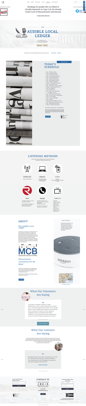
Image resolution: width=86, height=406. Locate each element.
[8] (45, 319)
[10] (47, 319)
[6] (43, 319)
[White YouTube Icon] (84, 5)
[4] (41, 319)
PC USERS (59, 52)
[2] (39, 319)
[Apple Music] (84, 3)
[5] (42, 319)
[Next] (84, 309)
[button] (66, 278)
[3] (40, 319)
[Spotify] (84, 1)
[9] (46, 319)
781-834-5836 (39, 202)
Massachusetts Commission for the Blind (27, 261)
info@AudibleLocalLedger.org (43, 390)
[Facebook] (47, 384)
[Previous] (2, 309)
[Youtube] (43, 384)
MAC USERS (53, 52)
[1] (38, 319)
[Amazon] (84, 7)
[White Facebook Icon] (84, 9)
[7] (44, 319)
